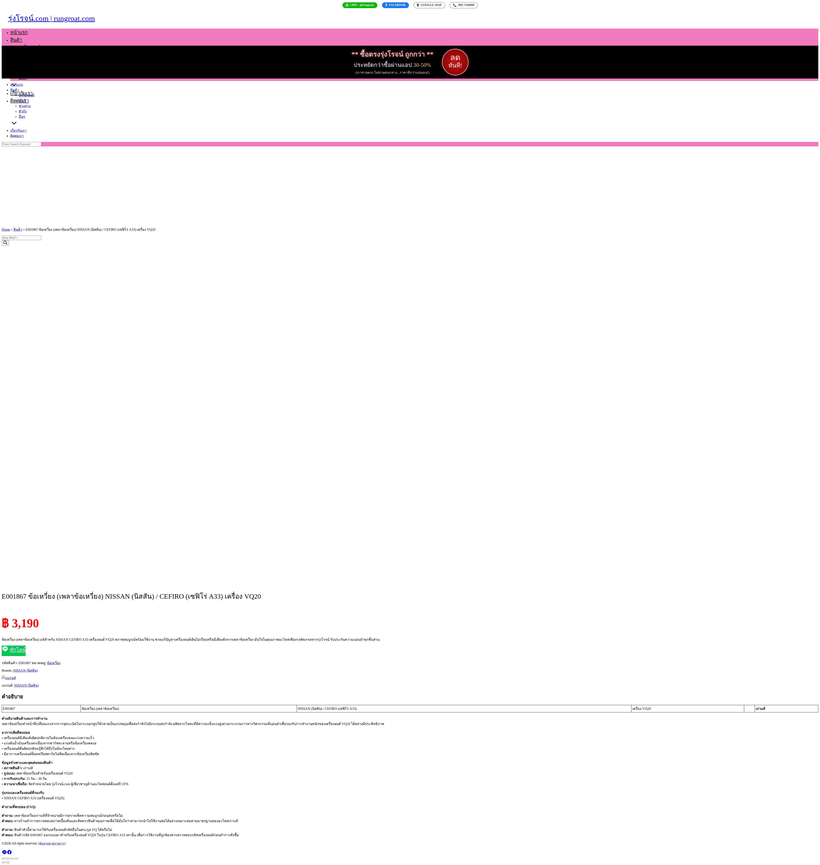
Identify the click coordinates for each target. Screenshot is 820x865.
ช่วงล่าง (27, 62)
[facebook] (9, 853)
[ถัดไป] (7, 862)
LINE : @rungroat (362, 5)
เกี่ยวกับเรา (18, 130)
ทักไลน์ (18, 650)
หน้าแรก (19, 32)
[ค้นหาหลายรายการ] (52, 843)
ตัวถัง (24, 69)
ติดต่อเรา (17, 136)
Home (6, 229)
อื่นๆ (23, 77)
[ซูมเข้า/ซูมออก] (3, 858)
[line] (4, 853)
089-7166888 (463, 5)
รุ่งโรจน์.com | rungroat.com (51, 18)
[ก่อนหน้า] (3, 862)
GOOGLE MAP (431, 5)
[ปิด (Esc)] (16, 858)
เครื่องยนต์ (29, 47)
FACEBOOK (397, 5)
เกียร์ (24, 54)
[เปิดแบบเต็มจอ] (7, 858)
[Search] (5, 243)
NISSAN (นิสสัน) (25, 670)
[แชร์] (12, 858)
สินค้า (16, 39)
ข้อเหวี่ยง (53, 663)
